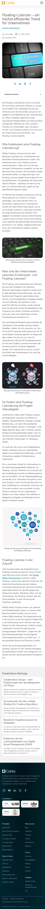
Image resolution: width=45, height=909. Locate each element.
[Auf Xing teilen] (25, 84)
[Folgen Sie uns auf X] (20, 790)
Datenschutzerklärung (16, 899)
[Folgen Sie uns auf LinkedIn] (15, 790)
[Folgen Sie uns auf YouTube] (9, 790)
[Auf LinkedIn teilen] (20, 84)
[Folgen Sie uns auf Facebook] (25, 790)
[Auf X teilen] (15, 84)
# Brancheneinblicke (11, 28)
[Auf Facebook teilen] (30, 84)
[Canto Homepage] (8, 2)
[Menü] (41, 2)
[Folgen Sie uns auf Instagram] (4, 790)
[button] (22, 94)
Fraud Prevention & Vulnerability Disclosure (15, 902)
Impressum (5, 899)
